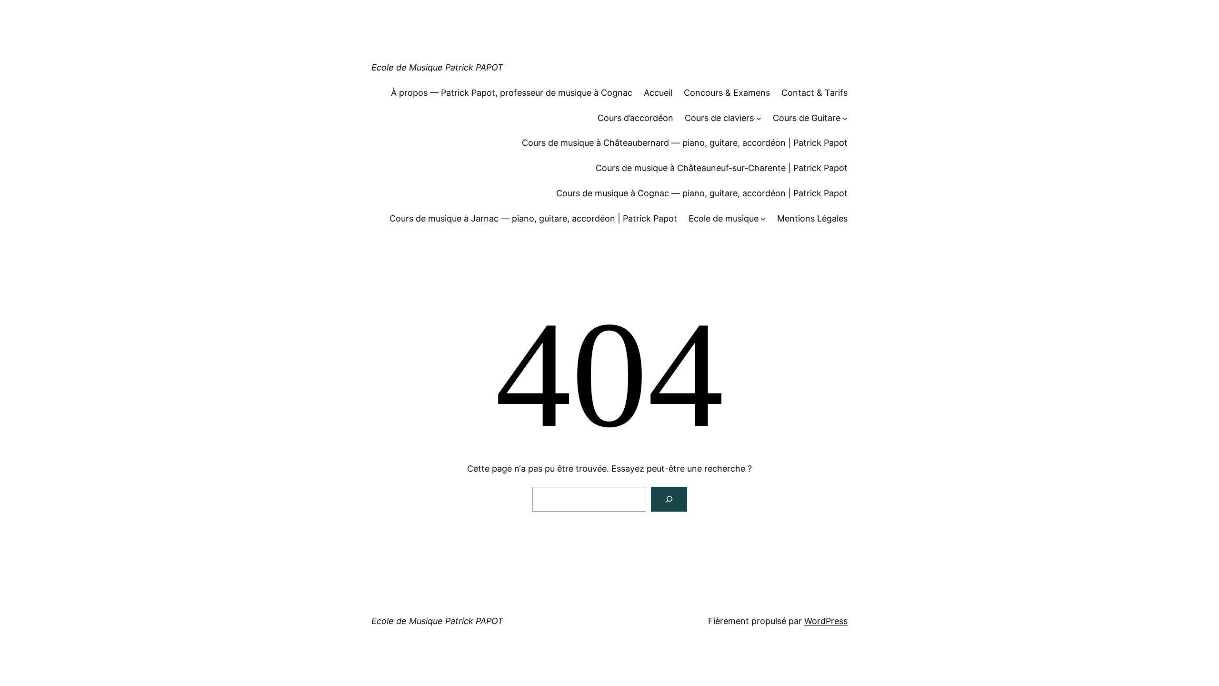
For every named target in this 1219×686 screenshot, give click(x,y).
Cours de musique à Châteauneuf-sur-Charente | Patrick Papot (722, 168)
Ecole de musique (724, 218)
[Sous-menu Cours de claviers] (758, 118)
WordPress (826, 621)
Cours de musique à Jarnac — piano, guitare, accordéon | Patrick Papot (533, 218)
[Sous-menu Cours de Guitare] (845, 118)
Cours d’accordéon (635, 118)
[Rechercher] (669, 499)
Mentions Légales (812, 218)
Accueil (658, 93)
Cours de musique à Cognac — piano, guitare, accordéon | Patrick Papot (702, 193)
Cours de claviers (719, 118)
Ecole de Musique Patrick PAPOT (437, 67)
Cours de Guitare (806, 118)
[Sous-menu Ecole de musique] (763, 219)
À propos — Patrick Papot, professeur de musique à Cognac (511, 93)
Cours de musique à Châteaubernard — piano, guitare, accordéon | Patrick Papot (685, 143)
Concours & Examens (727, 93)
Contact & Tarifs (814, 93)
